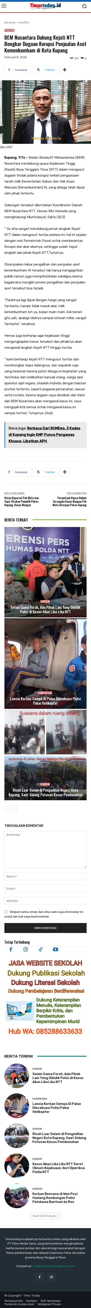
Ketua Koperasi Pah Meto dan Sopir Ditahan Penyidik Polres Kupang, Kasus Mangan (21, 501)
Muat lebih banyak (44, 1216)
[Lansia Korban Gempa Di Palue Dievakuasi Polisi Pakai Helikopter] (45, 663)
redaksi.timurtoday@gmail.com (54, 1266)
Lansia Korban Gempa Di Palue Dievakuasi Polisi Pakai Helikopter (45, 701)
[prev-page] (7, 808)
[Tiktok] (40, 949)
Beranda (9, 22)
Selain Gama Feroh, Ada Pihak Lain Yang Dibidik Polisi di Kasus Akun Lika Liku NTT (45, 609)
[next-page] (14, 808)
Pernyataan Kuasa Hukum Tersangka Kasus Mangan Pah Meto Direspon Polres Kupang (70, 501)
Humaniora (45, 692)
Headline (23, 22)
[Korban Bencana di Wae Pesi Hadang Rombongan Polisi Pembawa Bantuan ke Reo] (16, 1195)
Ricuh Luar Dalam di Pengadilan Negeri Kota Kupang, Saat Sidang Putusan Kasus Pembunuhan (45, 792)
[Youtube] (55, 949)
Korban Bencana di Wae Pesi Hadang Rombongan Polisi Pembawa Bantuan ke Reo (55, 1198)
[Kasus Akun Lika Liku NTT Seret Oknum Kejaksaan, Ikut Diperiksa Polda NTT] (16, 1165)
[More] (64, 69)
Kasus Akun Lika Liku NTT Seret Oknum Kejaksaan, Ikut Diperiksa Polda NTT (58, 1168)
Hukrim (45, 601)
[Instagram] (25, 949)
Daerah (37, 1189)
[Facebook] (10, 949)
